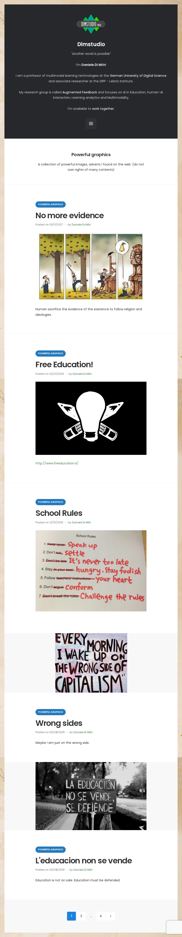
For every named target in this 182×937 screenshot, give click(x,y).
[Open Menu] (91, 123)
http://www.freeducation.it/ (57, 463)
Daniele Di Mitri (81, 224)
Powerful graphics (50, 204)
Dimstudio (91, 44)
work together (103, 108)
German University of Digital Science (138, 75)
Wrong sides (59, 723)
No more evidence (70, 215)
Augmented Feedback (79, 92)
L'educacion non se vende (84, 860)
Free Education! (64, 364)
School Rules (59, 513)
